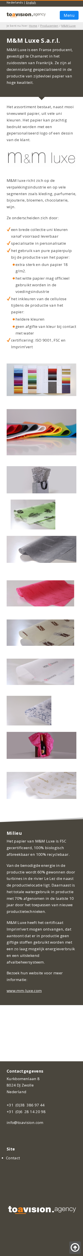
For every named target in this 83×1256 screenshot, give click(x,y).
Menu (69, 15)
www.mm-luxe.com (24, 990)
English (31, 2)
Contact (13, 1157)
